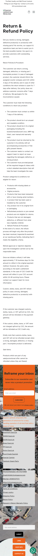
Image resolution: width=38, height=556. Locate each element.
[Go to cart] (29, 12)
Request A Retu (8, 503)
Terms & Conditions (10, 489)
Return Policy (8, 499)
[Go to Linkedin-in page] (18, 510)
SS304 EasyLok (9, 436)
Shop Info (19, 547)
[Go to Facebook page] (9, 510)
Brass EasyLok (8, 443)
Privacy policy (8, 492)
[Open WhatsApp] (33, 550)
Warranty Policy (22, 503)
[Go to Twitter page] (5, 510)
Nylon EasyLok (8, 450)
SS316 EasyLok (8, 440)
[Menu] (34, 12)
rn (15, 503)
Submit (19, 534)
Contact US (19, 553)
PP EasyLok (7, 447)
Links (19, 541)
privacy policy (28, 405)
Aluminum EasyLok (10, 432)
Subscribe (19, 400)
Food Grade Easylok (10, 454)
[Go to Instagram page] (14, 510)
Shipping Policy (8, 496)
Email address (9, 389)
